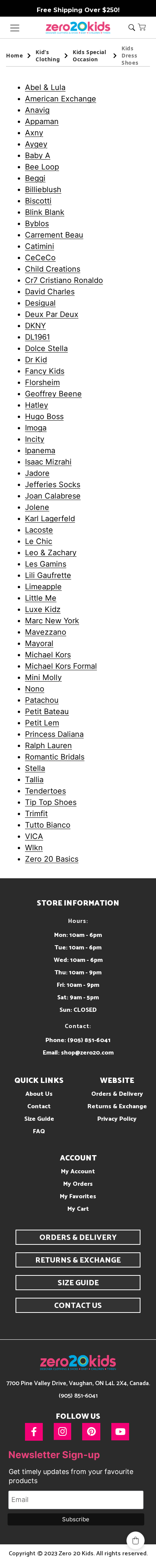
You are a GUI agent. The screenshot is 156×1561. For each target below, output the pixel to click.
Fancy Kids (44, 371)
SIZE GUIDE (78, 1283)
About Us (39, 1094)
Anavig (37, 110)
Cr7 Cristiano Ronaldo (64, 280)
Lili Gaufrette (48, 575)
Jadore (37, 473)
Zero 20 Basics (51, 859)
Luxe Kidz (43, 609)
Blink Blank (44, 212)
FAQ (39, 1131)
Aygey (36, 144)
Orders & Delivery (117, 1094)
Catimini (39, 246)
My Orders (78, 1184)
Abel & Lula (45, 87)
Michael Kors (48, 654)
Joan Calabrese (53, 495)
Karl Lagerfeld (50, 518)
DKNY (35, 325)
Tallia (34, 779)
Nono (34, 688)
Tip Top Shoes (50, 802)
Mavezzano (45, 632)
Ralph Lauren (48, 745)
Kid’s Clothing (48, 55)
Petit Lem (42, 722)
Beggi (35, 178)
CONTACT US (78, 1306)
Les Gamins (45, 563)
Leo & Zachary (50, 552)
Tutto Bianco (47, 824)
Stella (35, 768)
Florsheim (42, 382)
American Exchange (60, 98)
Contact (39, 1106)
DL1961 (37, 337)
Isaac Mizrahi (48, 461)
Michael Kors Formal (61, 666)
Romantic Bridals (54, 756)
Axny (34, 132)
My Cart (78, 1209)
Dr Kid (36, 359)
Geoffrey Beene (53, 393)
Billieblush (43, 189)
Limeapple (43, 586)
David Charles (50, 291)
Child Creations (52, 268)
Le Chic (38, 541)
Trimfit (36, 813)
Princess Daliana (54, 734)
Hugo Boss (44, 416)
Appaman (42, 121)
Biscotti (38, 200)
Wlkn (34, 847)
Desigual (40, 303)
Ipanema (40, 450)
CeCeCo (40, 257)
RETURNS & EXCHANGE (78, 1260)
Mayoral (39, 643)
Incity (34, 439)
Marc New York (52, 620)
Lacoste (39, 529)
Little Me (40, 598)
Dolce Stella (46, 348)
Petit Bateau (47, 711)
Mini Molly (43, 677)
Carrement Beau (54, 234)
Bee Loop (42, 166)
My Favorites (78, 1196)
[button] (142, 26)
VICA (34, 836)
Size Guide (39, 1119)
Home (14, 55)
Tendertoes (45, 790)
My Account (78, 1171)
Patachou (42, 700)
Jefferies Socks (52, 484)
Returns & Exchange (117, 1106)
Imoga (36, 427)
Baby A (37, 155)
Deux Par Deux (51, 314)
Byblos (37, 223)
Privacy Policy (117, 1119)
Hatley (36, 405)
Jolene (37, 507)
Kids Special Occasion (89, 55)
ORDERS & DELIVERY (78, 1238)
